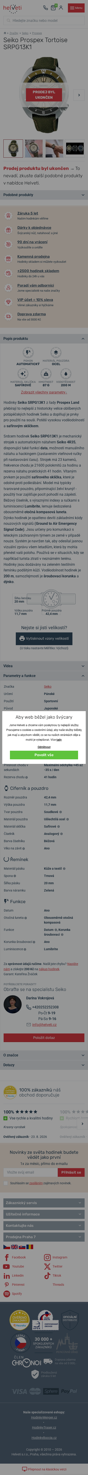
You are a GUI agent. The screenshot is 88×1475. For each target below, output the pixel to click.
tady (59, 739)
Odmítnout (44, 747)
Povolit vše (44, 755)
